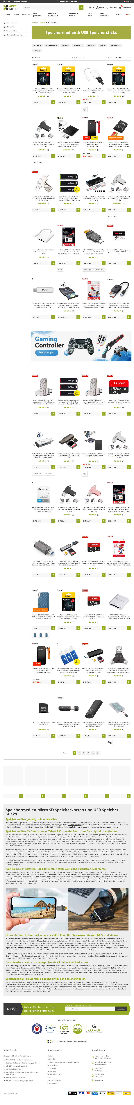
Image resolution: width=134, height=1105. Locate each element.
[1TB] (34, 634)
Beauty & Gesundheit (53, 14)
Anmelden (121, 1009)
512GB (60, 270)
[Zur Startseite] (10, 7)
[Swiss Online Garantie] (37, 1028)
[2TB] (40, 634)
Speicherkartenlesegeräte (12, 35)
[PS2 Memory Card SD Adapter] (84, 473)
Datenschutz (52, 1071)
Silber (34, 162)
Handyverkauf (52, 1065)
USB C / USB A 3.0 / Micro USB (88, 270)
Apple (16, 14)
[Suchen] (81, 7)
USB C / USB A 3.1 (38, 474)
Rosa (40, 162)
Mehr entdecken (104, 14)
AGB (49, 1077)
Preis (101, 45)
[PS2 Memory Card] (109, 742)
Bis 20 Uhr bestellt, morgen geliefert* (19, 1080)
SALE (128, 14)
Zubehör (7, 14)
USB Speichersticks (74, 825)
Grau (109, 216)
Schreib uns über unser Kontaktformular (103, 1063)
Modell (36, 45)
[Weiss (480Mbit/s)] (84, 109)
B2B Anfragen (52, 1084)
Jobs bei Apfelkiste (54, 1080)
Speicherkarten (23, 860)
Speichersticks (8, 27)
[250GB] (46, 634)
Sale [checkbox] (35, 51)
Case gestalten (37, 14)
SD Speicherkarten (10, 31)
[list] (67, 782)
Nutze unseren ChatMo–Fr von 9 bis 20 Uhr (103, 1057)
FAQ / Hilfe (51, 1059)
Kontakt (50, 1056)
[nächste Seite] (84, 58)
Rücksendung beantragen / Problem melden (63, 1062)
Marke (90, 45)
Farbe (64, 45)
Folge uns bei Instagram (99, 1075)
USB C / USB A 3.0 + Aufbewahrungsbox (100, 270)
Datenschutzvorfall (54, 1074)
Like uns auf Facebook (99, 1069)
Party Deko (90, 14)
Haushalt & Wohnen (73, 14)
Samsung (26, 14)
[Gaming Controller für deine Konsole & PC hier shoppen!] (81, 346)
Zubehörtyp (50, 45)
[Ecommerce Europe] (50, 1028)
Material (77, 45)
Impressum (52, 1068)
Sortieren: (112, 58)
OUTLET (119, 14)
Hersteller (114, 45)
